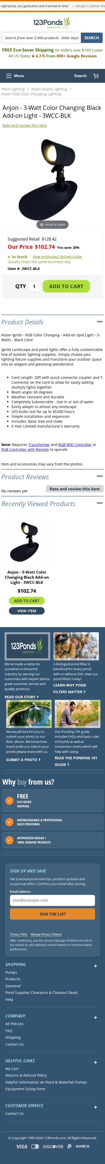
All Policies (14, 1024)
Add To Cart (27, 600)
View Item (26, 610)
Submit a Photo (21, 759)
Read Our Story (20, 696)
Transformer (39, 444)
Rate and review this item (25, 125)
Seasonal (13, 986)
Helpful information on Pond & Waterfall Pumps (46, 1082)
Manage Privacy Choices (46, 934)
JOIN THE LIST (52, 914)
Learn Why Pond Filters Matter (69, 688)
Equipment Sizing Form (25, 1089)
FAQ (8, 1030)
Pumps (11, 972)
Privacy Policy (19, 934)
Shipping (13, 1037)
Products (12, 979)
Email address (20, 891)
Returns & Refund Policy (26, 1075)
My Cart (12, 1068)
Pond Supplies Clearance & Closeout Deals (41, 992)
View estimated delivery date (57, 256)
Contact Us (14, 1044)
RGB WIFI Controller (75, 444)
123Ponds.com (52, 22)
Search (80, 76)
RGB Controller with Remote (25, 449)
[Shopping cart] (96, 75)
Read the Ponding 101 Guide (76, 761)
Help (9, 999)
